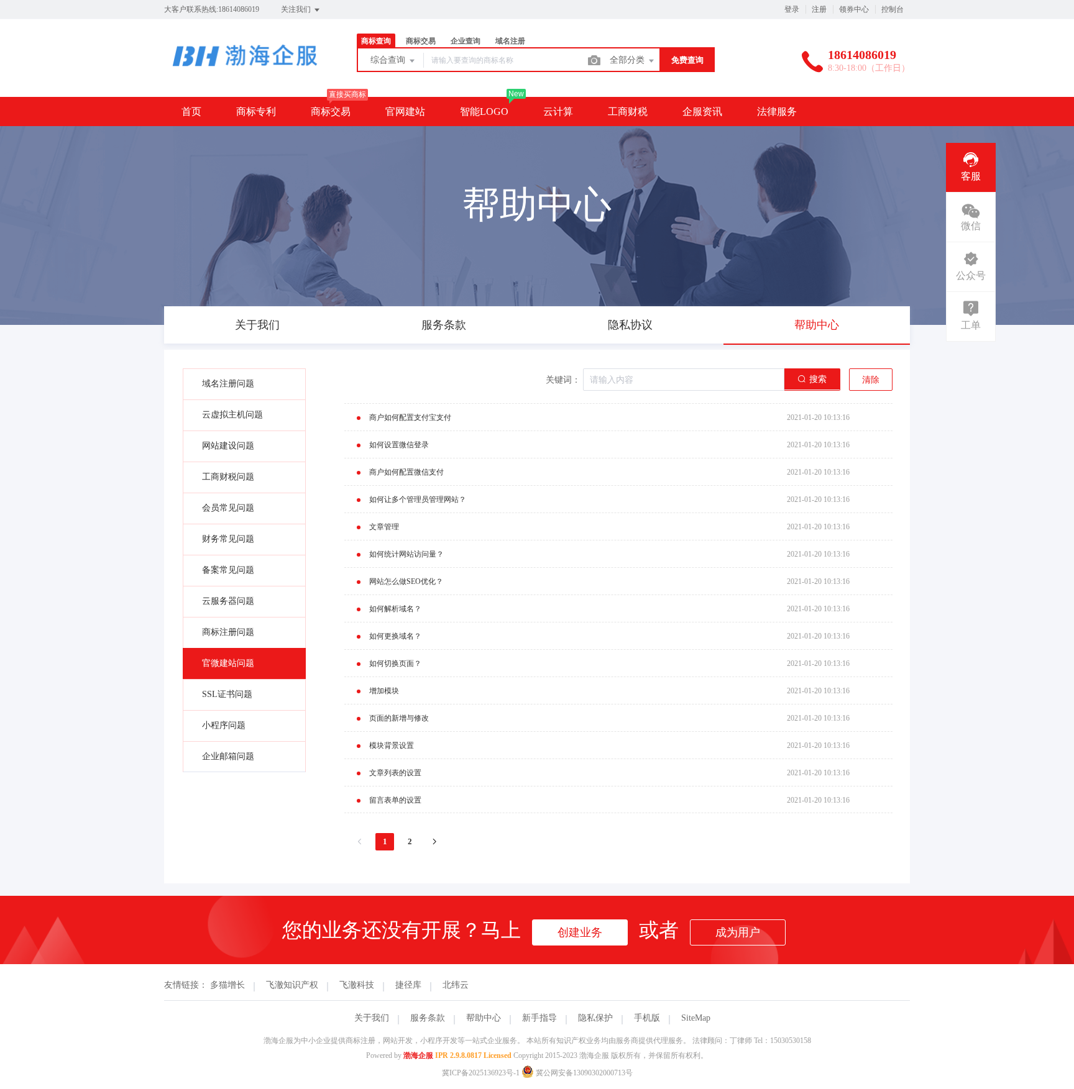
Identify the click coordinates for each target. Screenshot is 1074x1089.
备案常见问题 (228, 570)
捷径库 (408, 985)
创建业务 (580, 932)
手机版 (647, 1018)
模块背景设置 (391, 745)
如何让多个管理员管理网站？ (417, 499)
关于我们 (371, 1018)
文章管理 (384, 526)
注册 (819, 9)
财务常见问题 (228, 539)
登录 (791, 9)
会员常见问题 (228, 508)
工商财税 (628, 111)
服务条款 (427, 1018)
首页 (191, 111)
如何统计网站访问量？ (406, 554)
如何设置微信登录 (399, 444)
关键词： (563, 380)
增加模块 (384, 690)
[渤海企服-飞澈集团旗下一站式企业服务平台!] (245, 71)
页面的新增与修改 (399, 718)
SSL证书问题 (227, 694)
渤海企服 (418, 1055)
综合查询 (389, 60)
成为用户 (737, 932)
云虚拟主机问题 (232, 414)
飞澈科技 (356, 985)
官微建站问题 (228, 663)
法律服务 (777, 111)
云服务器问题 (228, 601)
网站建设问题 (228, 445)
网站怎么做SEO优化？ (406, 581)
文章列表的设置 (395, 772)
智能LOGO (484, 111)
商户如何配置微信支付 (406, 472)
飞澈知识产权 (292, 985)
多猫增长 (227, 985)
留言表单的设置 (395, 800)
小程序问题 (224, 725)
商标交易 (331, 111)
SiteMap (695, 1018)
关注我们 (297, 9)
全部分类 (628, 60)
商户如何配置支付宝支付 (410, 417)
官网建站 (405, 111)
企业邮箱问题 (228, 756)
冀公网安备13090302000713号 (583, 1072)
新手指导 (539, 1018)
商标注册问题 (228, 632)
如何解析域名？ (395, 608)
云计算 (558, 111)
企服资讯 (702, 111)
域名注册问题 (228, 383)
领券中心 (854, 9)
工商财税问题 (228, 476)
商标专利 (256, 111)
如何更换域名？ (395, 636)
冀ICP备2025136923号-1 (481, 1072)
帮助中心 (483, 1018)
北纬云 (456, 985)
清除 (870, 380)
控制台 (892, 9)
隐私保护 (595, 1018)
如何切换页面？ (395, 663)
